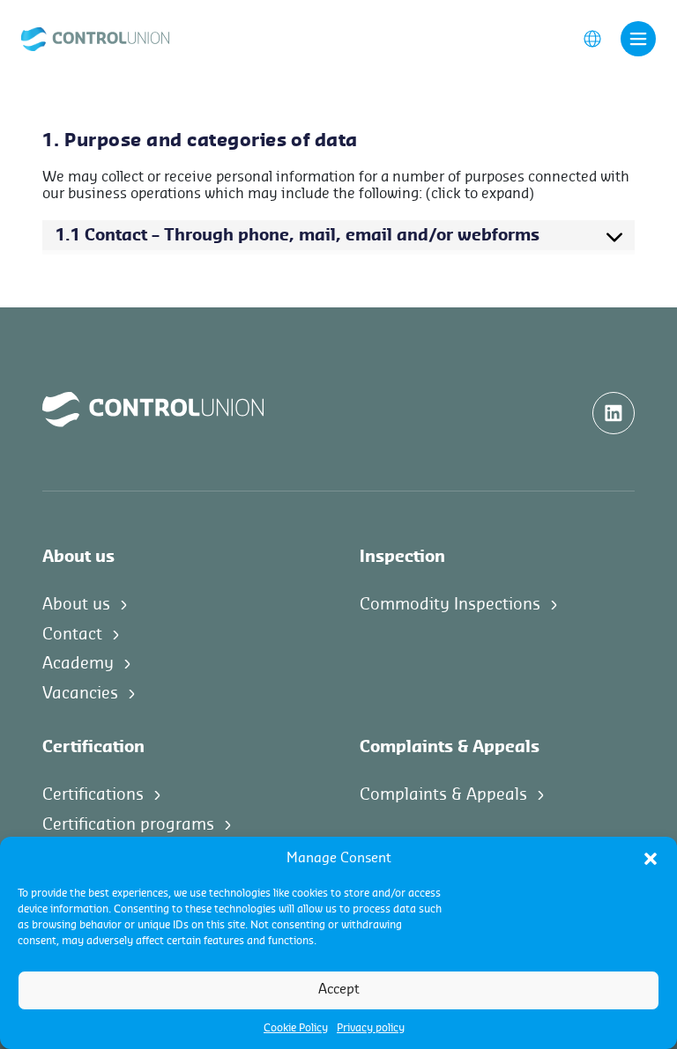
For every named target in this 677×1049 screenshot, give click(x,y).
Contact (72, 634)
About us (76, 604)
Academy (78, 663)
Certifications (93, 794)
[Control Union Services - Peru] (95, 38)
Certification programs (128, 824)
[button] (650, 859)
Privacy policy (371, 1028)
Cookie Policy (296, 1028)
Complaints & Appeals (443, 794)
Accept (339, 989)
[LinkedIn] (613, 413)
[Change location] (592, 38)
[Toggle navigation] (638, 38)
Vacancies (80, 693)
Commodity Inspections (450, 604)
